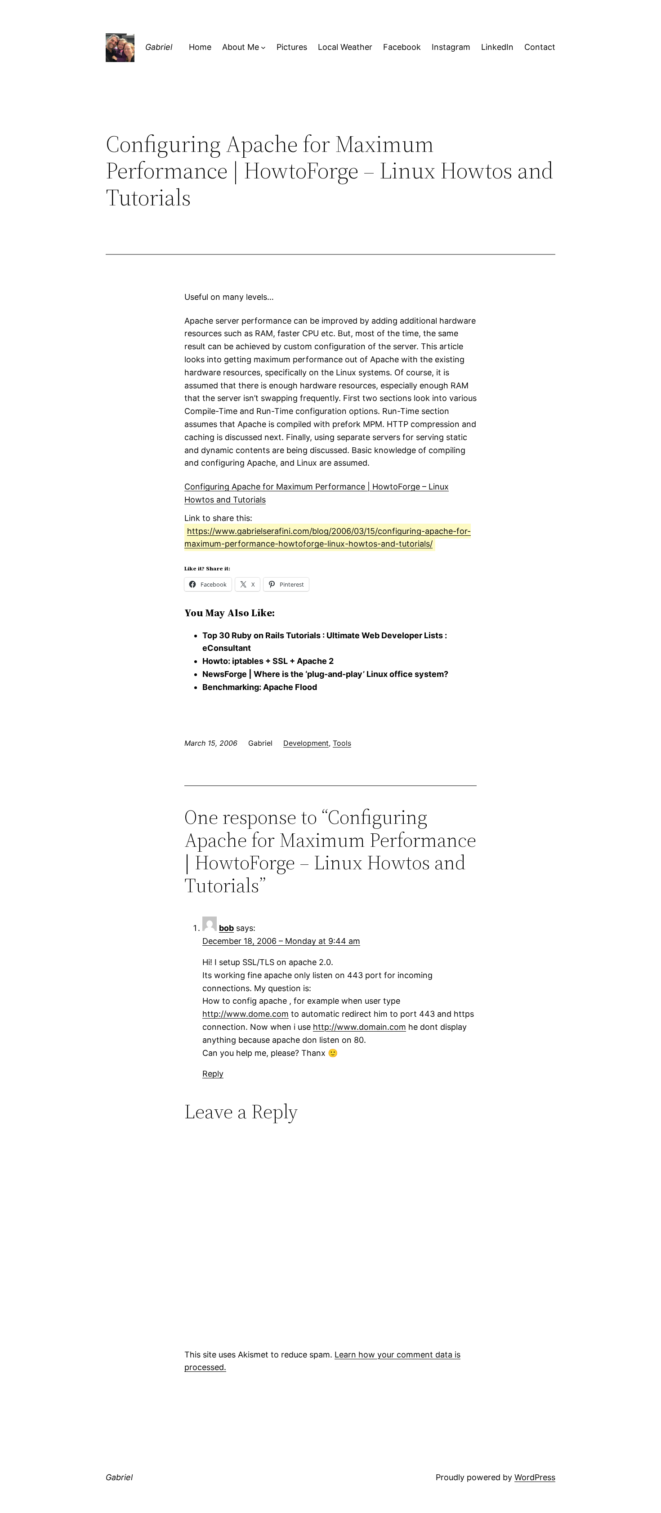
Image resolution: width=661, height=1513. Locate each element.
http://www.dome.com (245, 1014)
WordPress (534, 1477)
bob (226, 928)
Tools (342, 743)
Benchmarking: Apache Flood (259, 687)
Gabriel (158, 47)
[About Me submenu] (263, 47)
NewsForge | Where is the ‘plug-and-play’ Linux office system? (325, 674)
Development (306, 743)
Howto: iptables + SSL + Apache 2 (268, 661)
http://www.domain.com (359, 1027)
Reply (212, 1073)
